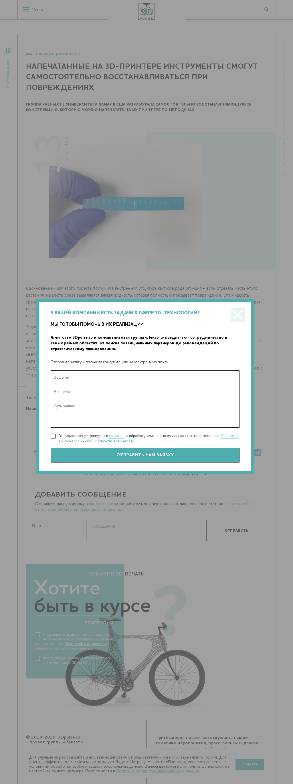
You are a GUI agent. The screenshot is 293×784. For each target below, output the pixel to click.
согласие (116, 435)
